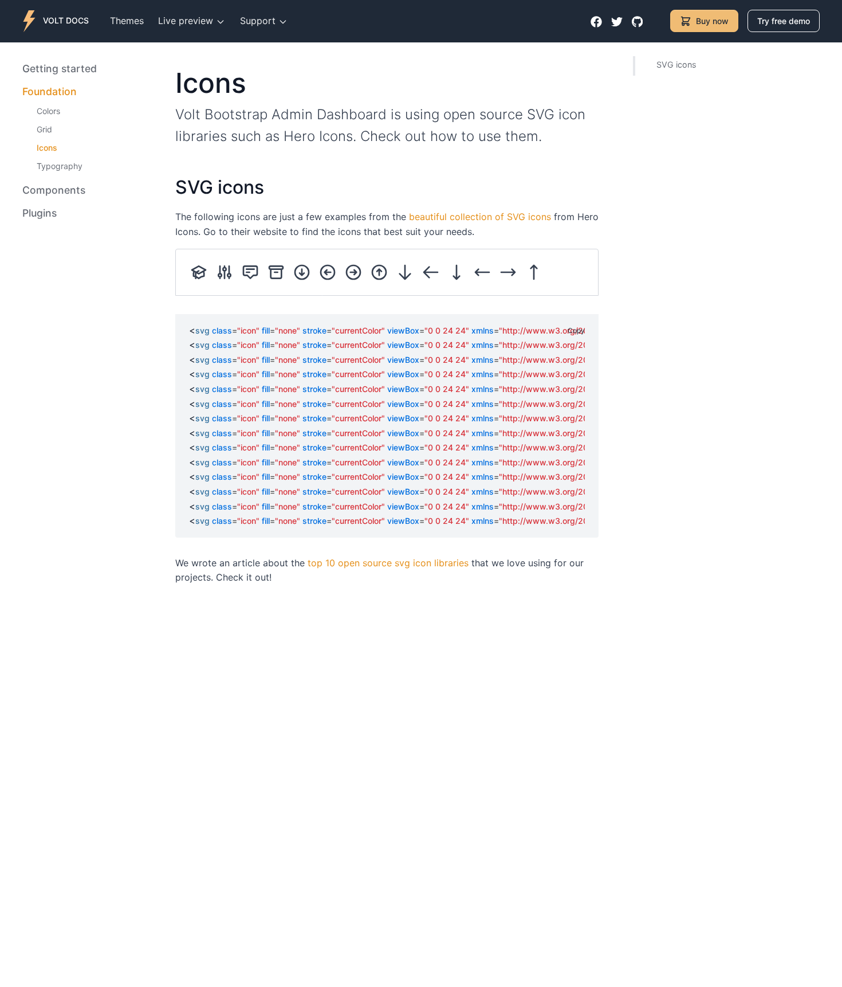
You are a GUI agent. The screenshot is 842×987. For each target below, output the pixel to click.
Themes (127, 20)
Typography (59, 166)
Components (53, 190)
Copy (576, 330)
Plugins (39, 213)
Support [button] (259, 20)
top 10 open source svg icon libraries (388, 563)
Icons (47, 147)
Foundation (49, 91)
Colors (48, 111)
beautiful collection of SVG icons (480, 216)
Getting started (59, 68)
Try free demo (783, 21)
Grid (44, 129)
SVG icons (676, 64)
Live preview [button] (187, 20)
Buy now (712, 21)
